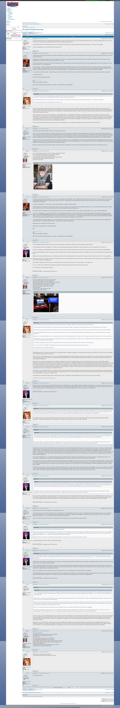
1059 (27, 401)
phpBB (65, 703)
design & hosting (104, 706)
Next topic (111, 34)
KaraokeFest (10, 16)
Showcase (9, 10)
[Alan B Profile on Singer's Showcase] (38, 275)
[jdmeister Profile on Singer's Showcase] (38, 317)
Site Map (118, 0)
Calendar (9, 15)
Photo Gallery (10, 13)
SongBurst (10, 17)
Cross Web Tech (111, 706)
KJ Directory (10, 12)
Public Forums (30, 692)
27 (27, 108)
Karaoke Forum (25, 692)
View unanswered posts (26, 22)
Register (9, 22)
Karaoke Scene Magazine (110, 705)
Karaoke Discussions (37, 692)
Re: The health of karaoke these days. (43, 53)
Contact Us (114, 0)
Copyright (103, 705)
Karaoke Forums (9, 9)
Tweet (14, 31)
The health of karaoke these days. (33, 29)
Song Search (10, 14)
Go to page (107, 32)
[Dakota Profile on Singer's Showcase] (38, 126)
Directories (9, 11)
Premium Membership (11, 19)
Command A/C (10, 39)
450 (27, 215)
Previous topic (107, 34)
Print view (24, 34)
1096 (27, 167)
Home (111, 0)
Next (113, 32)
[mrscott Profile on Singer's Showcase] (38, 51)
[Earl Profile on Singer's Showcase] (38, 240)
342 (27, 139)
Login (9, 21)
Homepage (9, 8)
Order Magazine (10, 18)
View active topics (34, 22)
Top (23, 88)
